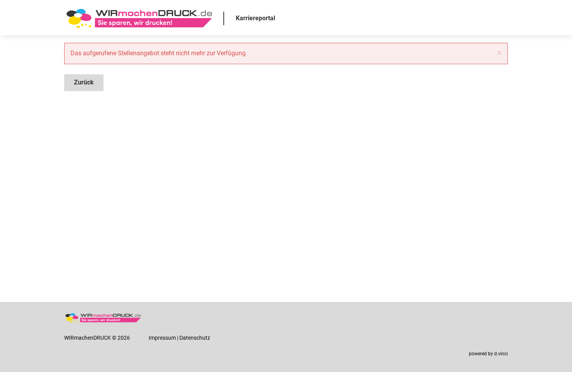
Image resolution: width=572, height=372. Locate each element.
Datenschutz (194, 338)
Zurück (84, 82)
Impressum (162, 338)
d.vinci (501, 353)
